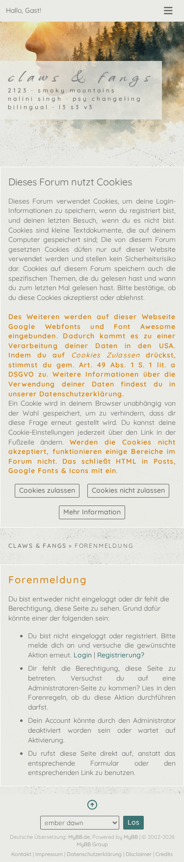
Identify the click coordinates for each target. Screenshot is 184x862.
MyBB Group (92, 844)
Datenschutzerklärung (94, 854)
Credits (164, 854)
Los (133, 822)
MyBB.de (79, 836)
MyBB (131, 836)
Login (83, 655)
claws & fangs (37, 545)
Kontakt (21, 854)
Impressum (49, 854)
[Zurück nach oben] (92, 805)
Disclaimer (139, 854)
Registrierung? (120, 655)
